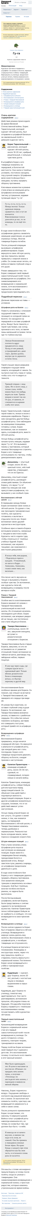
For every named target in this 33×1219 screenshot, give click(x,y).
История (26, 16)
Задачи (16, 9)
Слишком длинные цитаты (19, 1203)
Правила (24, 9)
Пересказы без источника (9, 1195)
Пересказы (7, 9)
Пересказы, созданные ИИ (15, 1193)
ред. (16, 118)
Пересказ (9, 16)
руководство (6, 1163)
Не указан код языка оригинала (10, 1200)
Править (17, 16)
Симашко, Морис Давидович (16, 50)
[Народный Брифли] (6, 2)
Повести (23, 1200)
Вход (20, 5)
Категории (4, 1193)
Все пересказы (6, 1203)
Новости (6, 13)
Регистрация (12, 5)
